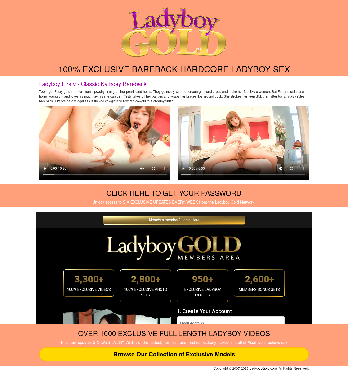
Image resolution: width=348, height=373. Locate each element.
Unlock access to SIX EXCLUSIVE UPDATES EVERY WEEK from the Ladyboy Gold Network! (174, 202)
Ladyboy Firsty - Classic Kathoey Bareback (93, 83)
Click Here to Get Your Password (174, 193)
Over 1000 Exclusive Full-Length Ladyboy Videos (174, 333)
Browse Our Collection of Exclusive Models (174, 354)
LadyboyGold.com (263, 368)
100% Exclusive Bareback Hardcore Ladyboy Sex (174, 69)
